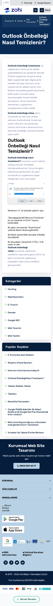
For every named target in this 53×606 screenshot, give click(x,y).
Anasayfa (9, 21)
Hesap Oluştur (44, 3)
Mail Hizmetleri (31, 21)
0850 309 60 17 (27, 466)
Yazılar (20, 21)
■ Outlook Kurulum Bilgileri (33, 553)
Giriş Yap (28, 3)
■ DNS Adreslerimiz (9, 553)
